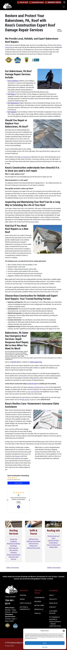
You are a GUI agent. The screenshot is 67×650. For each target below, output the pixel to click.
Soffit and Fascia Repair (33, 541)
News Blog (53, 603)
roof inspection (25, 157)
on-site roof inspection (33, 391)
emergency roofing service (35, 387)
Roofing (23, 595)
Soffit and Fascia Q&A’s (33, 548)
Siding (22, 599)
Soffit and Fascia (33, 539)
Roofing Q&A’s (53, 547)
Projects (53, 599)
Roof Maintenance (13, 103)
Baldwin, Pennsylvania (53, 567)
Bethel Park (39, 605)
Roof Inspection (13, 548)
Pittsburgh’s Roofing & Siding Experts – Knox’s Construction (55, 621)
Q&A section (25, 399)
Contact (52, 607)
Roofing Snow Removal (13, 555)
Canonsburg (39, 597)
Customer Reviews (53, 612)
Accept (44, 643)
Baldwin (37, 601)
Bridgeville (38, 609)
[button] (64, 631)
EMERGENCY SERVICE (54, 2)
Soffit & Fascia (25, 603)
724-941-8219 (24, 2)
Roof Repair (13, 546)
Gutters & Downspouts (25, 608)
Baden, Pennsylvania (13, 567)
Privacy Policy (44, 647)
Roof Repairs (12, 94)
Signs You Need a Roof (53, 545)
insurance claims (34, 222)
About (51, 595)
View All (37, 613)
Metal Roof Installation (13, 543)
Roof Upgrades (12, 112)
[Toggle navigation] (63, 6)
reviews (17, 456)
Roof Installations (13, 81)
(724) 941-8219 (15, 362)
